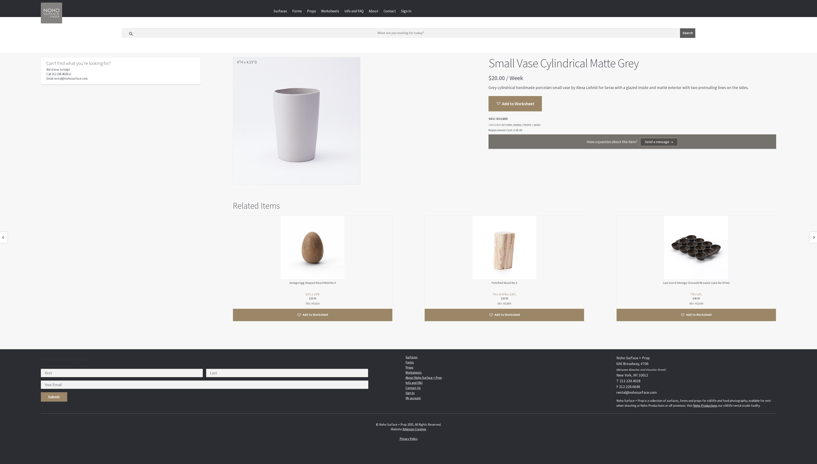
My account (413, 398)
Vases (536, 124)
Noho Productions (705, 406)
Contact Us (413, 388)
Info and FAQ (354, 11)
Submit (54, 396)
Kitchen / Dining (511, 124)
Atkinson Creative (414, 429)
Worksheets (330, 11)
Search (688, 33)
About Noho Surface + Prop (424, 378)
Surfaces (280, 11)
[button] (515, 103)
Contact (390, 11)
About (373, 11)
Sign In (406, 11)
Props (311, 11)
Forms (297, 11)
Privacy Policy (409, 439)
